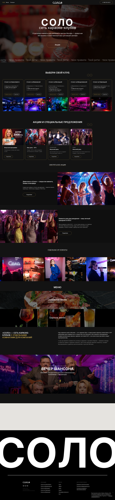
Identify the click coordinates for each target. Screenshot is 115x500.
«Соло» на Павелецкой (45, 490)
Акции (60, 488)
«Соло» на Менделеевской (46, 486)
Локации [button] (12, 2)
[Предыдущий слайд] (88, 75)
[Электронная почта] (25, 486)
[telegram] (27, 486)
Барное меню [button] (57, 317)
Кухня (60, 484)
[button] (8, 94)
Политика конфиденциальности (83, 486)
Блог (60, 493)
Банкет (60, 490)
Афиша (60, 486)
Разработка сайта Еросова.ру (83, 484)
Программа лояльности (64, 492)
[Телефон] (23, 486)
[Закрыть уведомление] (113, 492)
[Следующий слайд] (91, 75)
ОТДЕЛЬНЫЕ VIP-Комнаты (57, 250)
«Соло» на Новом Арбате (46, 484)
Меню (7, 2)
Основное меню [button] (57, 299)
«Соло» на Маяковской (45, 492)
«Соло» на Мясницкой (45, 488)
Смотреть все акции (57, 165)
